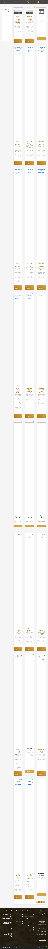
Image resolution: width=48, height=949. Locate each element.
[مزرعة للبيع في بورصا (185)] (41, 701)
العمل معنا (18, 921)
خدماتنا (19, 917)
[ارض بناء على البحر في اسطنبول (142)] (18, 339)
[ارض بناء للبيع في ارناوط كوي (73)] (18, 93)
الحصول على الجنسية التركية (29, 924)
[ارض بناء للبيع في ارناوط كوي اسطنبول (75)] (41, 215)
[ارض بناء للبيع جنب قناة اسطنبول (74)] (29, 215)
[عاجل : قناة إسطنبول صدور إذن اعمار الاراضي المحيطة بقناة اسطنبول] (29, 700)
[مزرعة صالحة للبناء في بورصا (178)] (18, 825)
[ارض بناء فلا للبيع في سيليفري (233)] (18, 580)
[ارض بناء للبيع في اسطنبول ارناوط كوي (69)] (29, 93)
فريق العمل (18, 919)
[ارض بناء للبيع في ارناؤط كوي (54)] (29, 339)
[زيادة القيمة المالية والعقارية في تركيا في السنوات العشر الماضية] (41, 11)
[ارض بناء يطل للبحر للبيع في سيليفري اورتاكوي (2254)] (18, 12)
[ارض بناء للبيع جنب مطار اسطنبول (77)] (41, 339)
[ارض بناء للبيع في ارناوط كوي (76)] (18, 215)
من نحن (19, 914)
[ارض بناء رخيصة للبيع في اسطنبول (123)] (18, 701)
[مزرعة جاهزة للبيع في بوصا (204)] (29, 580)
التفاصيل (40, 38)
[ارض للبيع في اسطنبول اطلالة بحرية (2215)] (29, 12)
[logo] (38, 1)
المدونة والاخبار (29, 928)
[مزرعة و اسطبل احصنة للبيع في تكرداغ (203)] (41, 580)
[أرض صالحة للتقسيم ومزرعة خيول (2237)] (29, 825)
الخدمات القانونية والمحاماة (28, 921)
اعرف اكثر (42, 939)
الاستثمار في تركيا (28, 914)
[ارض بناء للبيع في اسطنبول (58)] (41, 93)
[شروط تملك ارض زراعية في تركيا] (41, 825)
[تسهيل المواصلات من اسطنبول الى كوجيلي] (29, 467)
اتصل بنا (42, 941)
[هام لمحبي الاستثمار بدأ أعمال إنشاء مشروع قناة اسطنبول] (18, 467)
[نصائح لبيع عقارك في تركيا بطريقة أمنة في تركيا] (41, 467)
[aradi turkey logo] (44, 913)
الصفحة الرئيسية (40, 947)
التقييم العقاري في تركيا (29, 917)
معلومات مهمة (29, 930)
